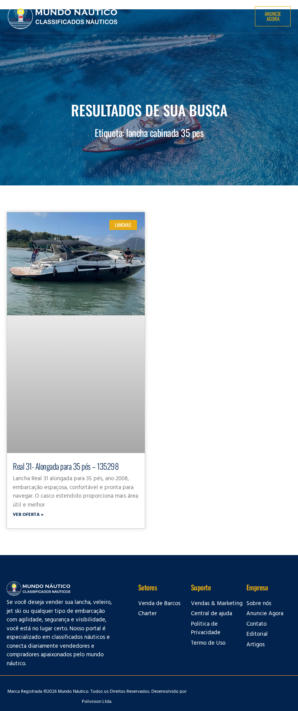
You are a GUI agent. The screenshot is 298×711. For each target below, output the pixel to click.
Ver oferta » (28, 515)
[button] (232, 16)
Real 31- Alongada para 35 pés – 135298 (65, 466)
